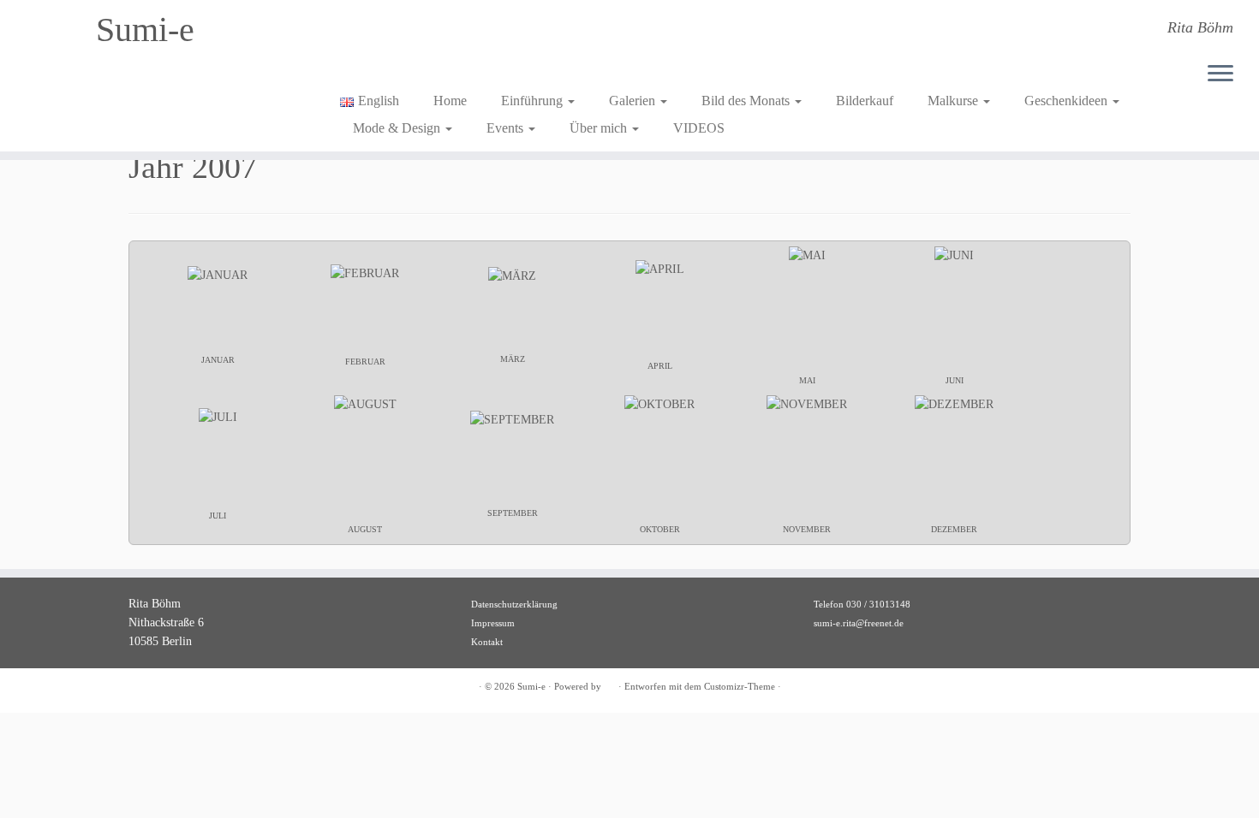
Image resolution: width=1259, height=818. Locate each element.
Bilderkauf (864, 100)
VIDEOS (699, 128)
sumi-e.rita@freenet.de (859, 623)
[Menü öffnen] (1220, 74)
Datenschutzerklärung (514, 604)
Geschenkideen (1067, 100)
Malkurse (955, 100)
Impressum (493, 623)
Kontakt (487, 642)
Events (506, 128)
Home (450, 100)
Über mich (600, 128)
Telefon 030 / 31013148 (862, 604)
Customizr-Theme (739, 686)
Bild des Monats (747, 100)
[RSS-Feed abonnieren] (139, 687)
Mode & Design (398, 128)
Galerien (634, 100)
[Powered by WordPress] (610, 684)
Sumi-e (145, 29)
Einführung (533, 100)
